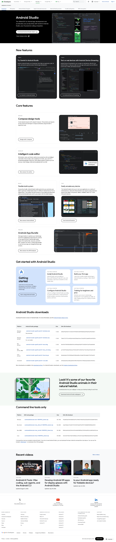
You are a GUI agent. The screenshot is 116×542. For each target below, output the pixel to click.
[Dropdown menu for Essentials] (21, 1)
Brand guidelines (14, 538)
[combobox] (79, 1)
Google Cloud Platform (40, 532)
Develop (38, 1)
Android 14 (61, 521)
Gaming (22, 514)
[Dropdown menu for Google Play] (52, 1)
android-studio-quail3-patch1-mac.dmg (37, 344)
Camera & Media (24, 521)
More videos (96, 454)
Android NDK (80, 524)
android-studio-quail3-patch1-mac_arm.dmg (38, 350)
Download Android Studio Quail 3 (26, 32)
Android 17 (61, 514)
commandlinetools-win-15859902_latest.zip (36, 419)
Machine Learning (24, 516)
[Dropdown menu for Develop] (41, 1)
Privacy (22, 523)
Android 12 (61, 525)
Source (3, 521)
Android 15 (61, 518)
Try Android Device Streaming (70, 95)
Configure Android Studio (56, 291)
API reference (81, 520)
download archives (38, 365)
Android (3, 514)
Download (4, 8)
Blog (58, 1)
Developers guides (82, 518)
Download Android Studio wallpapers (72, 394)
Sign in (112, 1)
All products (50, 532)
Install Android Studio (55, 274)
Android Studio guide (82, 515)
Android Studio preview (55, 8)
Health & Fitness (24, 518)
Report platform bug (101, 514)
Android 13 (61, 523)
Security (3, 518)
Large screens (43, 514)
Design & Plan (27, 1)
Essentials (16, 1)
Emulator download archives (70, 365)
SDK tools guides (82, 8)
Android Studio (105, 1)
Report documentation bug (102, 516)
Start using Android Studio (27, 294)
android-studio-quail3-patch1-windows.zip (38, 337)
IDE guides (12, 8)
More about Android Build (27, 220)
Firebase (31, 532)
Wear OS (42, 516)
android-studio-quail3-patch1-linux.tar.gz (37, 355)
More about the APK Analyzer (28, 250)
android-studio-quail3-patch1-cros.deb (37, 360)
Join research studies (101, 521)
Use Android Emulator (69, 220)
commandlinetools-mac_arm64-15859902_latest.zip (39, 430)
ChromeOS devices (44, 518)
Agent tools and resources (40, 8)
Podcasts (3, 527)
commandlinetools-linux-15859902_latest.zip (37, 435)
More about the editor (26, 172)
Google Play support (101, 518)
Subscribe (99, 538)
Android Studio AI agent (24, 8)
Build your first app (81, 274)
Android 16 (61, 516)
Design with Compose (26, 139)
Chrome (24, 532)
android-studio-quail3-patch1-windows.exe (38, 331)
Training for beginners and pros (83, 292)
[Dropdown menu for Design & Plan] (32, 1)
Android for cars (43, 521)
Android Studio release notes (61, 317)
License (7, 538)
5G (21, 525)
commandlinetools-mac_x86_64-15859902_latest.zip (39, 425)
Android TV (42, 523)
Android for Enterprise (6, 516)
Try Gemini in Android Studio (27, 95)
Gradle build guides (69, 8)
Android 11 (61, 527)
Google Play (47, 1)
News (3, 523)
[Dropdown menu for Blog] (61, 1)
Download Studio (81, 522)
